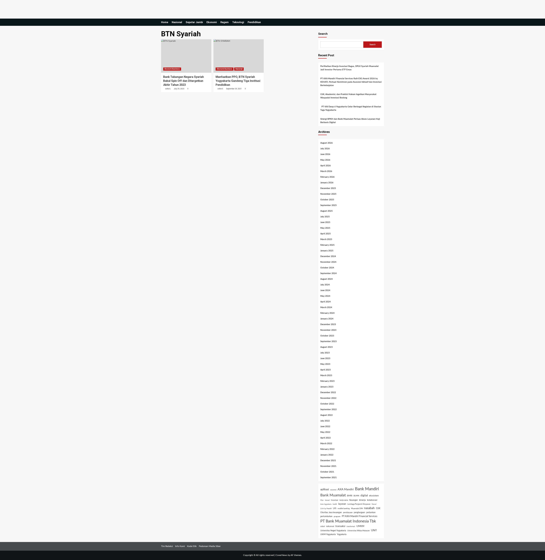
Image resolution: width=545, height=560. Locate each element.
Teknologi (238, 22)
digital (364, 495)
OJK (378, 508)
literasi (374, 504)
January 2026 (326, 183)
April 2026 (325, 166)
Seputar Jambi (194, 22)
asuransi (333, 490)
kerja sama (343, 500)
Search (323, 33)
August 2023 (326, 347)
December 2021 (328, 460)
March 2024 (326, 307)
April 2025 (325, 234)
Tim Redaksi (167, 546)
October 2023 (327, 336)
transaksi (340, 526)
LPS (334, 509)
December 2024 (328, 256)
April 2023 (325, 370)
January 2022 (326, 455)
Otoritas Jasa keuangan (331, 512)
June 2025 (325, 222)
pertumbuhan (326, 516)
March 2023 (326, 375)
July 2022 (325, 421)
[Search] (382, 22)
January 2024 (326, 319)
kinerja (362, 500)
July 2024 (325, 285)
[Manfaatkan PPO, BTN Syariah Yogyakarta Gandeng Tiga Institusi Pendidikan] (238, 56)
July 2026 (325, 149)
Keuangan (353, 500)
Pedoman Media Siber (210, 546)
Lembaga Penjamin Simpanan (358, 504)
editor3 (220, 89)
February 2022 (327, 449)
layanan (342, 504)
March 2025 (326, 239)
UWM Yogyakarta (328, 534)
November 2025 (328, 194)
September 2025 (328, 205)
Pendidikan (254, 22)
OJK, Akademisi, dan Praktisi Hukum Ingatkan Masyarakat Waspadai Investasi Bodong (348, 96)
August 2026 (326, 143)
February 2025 (327, 245)
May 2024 (325, 296)
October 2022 (327, 404)
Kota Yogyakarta (325, 504)
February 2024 (327, 313)
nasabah (369, 508)
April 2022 (325, 438)
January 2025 (326, 251)
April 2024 (325, 302)
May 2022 (325, 432)
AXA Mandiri (346, 489)
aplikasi (324, 489)
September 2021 (328, 477)
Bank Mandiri (367, 489)
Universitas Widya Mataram (358, 531)
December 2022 (328, 392)
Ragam (224, 22)
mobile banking (344, 509)
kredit (335, 504)
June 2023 (325, 358)
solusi (322, 526)
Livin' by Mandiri (326, 508)
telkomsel (330, 526)
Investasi (334, 500)
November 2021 (328, 466)
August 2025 (326, 211)
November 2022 (328, 398)
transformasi (351, 526)
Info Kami (180, 546)
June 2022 (325, 426)
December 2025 (328, 188)
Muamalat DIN (357, 509)
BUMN (356, 496)
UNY (374, 530)
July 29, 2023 (179, 89)
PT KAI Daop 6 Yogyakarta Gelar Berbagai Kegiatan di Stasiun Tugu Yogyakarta (350, 108)
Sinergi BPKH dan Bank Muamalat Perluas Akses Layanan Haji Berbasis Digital (350, 120)
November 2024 (328, 262)
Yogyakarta (341, 534)
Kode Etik (192, 546)
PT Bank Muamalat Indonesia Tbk (348, 521)
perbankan (371, 512)
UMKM (360, 526)
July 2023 (325, 353)
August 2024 (326, 279)
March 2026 (326, 171)
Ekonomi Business (172, 69)
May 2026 (325, 160)
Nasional (177, 22)
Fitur (322, 500)
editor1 (168, 89)
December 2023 (328, 324)
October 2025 (327, 200)
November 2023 (328, 330)
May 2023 (325, 364)
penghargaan (359, 512)
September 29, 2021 (234, 89)
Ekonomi (212, 22)
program (337, 516)
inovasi (327, 500)
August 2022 (326, 415)
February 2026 (327, 177)
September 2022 (328, 409)
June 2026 (325, 154)
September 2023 (328, 341)
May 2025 (325, 228)
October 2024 (327, 268)
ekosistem (374, 496)
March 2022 (326, 443)
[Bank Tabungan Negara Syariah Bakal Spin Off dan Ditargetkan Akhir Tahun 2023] (186, 56)
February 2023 (327, 381)
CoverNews (281, 555)
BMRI (349, 496)
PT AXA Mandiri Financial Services (359, 516)
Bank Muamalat (333, 495)
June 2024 (325, 290)
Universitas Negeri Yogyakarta (333, 531)
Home (164, 22)
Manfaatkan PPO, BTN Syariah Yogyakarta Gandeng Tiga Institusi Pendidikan (238, 80)
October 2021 (327, 472)
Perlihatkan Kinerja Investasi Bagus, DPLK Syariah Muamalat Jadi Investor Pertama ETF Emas (349, 68)
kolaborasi (372, 500)
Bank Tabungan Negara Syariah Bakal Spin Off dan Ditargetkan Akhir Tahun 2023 (183, 80)
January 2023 (326, 387)
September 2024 (328, 273)
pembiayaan (348, 512)
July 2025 (325, 217)
